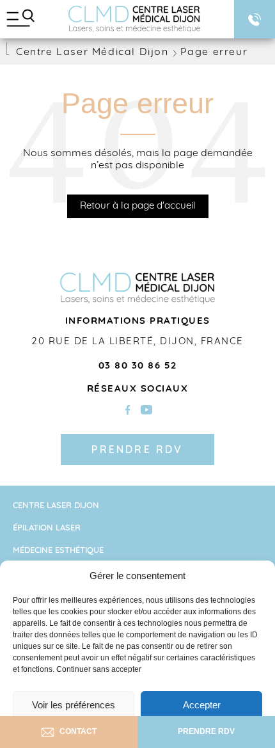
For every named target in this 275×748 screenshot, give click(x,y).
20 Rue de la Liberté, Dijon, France (137, 342)
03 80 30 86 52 (137, 366)
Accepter (202, 704)
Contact (78, 731)
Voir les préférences (73, 704)
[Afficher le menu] (20, 19)
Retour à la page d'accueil (138, 206)
